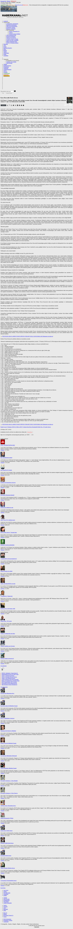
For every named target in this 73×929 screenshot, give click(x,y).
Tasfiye (5, 70)
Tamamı (2, 450)
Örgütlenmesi (6, 900)
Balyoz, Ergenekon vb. (14, 31)
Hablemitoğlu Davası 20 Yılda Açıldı (10, 674)
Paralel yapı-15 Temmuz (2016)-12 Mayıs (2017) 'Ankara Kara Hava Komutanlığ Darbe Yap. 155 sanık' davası (26, 427)
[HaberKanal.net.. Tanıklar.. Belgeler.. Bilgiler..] (15, 17)
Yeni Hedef (6, 901)
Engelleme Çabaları (10, 27)
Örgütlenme (6, 67)
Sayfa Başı (3, 888)
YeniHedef (5, 68)
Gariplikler (5, 55)
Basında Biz (3, 1)
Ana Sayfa (5, 890)
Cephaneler (6, 921)
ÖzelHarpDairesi (7, 65)
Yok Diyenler (9, 63)
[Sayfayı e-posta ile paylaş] (7, 105)
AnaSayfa (5, 21)
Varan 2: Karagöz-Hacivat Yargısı (9, 677)
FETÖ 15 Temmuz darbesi (12, 42)
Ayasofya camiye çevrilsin (12, 39)
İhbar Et (5, 912)
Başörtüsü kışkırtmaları (11, 25)
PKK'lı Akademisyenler (11, 41)
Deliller (5, 895)
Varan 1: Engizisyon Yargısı (8, 675)
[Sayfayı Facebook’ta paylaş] (13, 105)
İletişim (8, 1)
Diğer (4, 49)
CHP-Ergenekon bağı (11, 35)
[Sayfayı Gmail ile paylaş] (9, 105)
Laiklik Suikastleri (7, 903)
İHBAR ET (13, 1)
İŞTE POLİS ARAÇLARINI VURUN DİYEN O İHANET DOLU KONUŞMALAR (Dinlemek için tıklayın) (27, 336)
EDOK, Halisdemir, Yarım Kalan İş (10, 673)
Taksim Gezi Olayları (11, 37)
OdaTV (11, 32)
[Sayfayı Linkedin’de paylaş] (17, 105)
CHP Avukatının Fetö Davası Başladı (10, 679)
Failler (4, 54)
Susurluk (5, 72)
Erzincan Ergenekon (10, 36)
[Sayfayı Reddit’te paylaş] (19, 105)
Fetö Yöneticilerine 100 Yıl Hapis (9, 682)
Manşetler (5, 44)
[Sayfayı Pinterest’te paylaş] (21, 105)
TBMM (5, 64)
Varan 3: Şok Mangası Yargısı (8, 678)
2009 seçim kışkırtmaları (11, 26)
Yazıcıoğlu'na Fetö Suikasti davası (9, 683)
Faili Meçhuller (6, 892)
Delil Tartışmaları (7, 919)
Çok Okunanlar (4, 687)
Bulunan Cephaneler (11, 28)
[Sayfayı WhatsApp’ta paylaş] (11, 105)
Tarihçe (5, 51)
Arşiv (4, 45)
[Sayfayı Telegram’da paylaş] (23, 105)
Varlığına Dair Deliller (11, 61)
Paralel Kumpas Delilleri (14, 34)
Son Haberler (4, 665)
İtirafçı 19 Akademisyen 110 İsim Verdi (10, 680)
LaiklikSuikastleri (7, 69)
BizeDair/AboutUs (7, 48)
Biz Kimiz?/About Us (8, 915)
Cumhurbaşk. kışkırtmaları (12, 23)
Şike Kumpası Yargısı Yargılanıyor (9, 684)
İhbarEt (5, 50)
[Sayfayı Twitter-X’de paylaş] (15, 105)
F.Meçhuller (6, 53)
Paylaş (3, 105)
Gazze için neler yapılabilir (12, 40)
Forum (4, 46)
